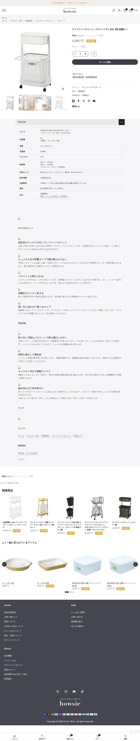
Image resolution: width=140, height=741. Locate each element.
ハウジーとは (10, 660)
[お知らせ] (70, 3)
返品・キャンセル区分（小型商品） (54, 196)
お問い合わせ (77, 617)
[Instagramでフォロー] (66, 691)
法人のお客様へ (77, 626)
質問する (76, 106)
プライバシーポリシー (13, 665)
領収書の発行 (77, 621)
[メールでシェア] (94, 101)
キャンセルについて (12, 631)
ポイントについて (11, 640)
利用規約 (8, 679)
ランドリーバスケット (45, 21)
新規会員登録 (10, 612)
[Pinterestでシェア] (89, 101)
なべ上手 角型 (43, 583)
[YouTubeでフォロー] (74, 691)
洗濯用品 (28, 21)
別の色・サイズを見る (27, 453)
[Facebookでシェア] (78, 101)
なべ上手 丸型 (8, 583)
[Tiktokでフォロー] (82, 691)
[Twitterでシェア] (83, 101)
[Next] (135, 564)
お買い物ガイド (11, 617)
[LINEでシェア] (73, 101)
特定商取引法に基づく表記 (15, 674)
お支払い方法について (13, 626)
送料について (10, 621)
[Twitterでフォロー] (57, 691)
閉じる (3, 3)
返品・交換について (12, 635)
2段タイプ (78, 435)
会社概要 (8, 656)
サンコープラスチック (91, 87)
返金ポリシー (10, 669)
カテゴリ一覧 (16, 21)
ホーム (4, 18)
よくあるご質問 (77, 612)
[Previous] (4, 564)
